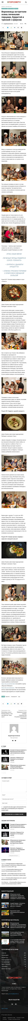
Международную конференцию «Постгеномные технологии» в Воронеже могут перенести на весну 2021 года (13, 865)
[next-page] (5, 773)
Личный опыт (9, 6)
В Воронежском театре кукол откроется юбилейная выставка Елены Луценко (17, 767)
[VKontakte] (12, 740)
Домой (3, 6)
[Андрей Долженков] (2, 23)
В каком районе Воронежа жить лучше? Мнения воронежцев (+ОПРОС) (17, 934)
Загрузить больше (13, 855)
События (16, 8)
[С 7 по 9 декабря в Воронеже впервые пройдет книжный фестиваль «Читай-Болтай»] (5, 941)
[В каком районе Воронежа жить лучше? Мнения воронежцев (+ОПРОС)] (5, 934)
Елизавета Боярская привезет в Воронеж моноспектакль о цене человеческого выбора (18, 751)
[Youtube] (15, 740)
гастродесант (14, 696)
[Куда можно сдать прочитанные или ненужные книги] (5, 912)
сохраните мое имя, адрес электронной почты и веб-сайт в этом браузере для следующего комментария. (13, 808)
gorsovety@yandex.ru (13, 993)
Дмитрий (3, 873)
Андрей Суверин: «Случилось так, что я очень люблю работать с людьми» (17, 905)
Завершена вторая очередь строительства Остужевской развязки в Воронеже (21, 715)
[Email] (18, 27)
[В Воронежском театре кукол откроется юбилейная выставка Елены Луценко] (5, 767)
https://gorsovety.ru (14, 737)
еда (19, 696)
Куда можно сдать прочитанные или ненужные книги (17, 912)
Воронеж (8, 696)
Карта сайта (4, 1008)
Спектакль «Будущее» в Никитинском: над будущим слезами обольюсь (17, 850)
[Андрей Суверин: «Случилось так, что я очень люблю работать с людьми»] (5, 905)
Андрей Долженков (8, 23)
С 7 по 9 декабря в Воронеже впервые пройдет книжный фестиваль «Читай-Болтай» (17, 941)
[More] (21, 27)
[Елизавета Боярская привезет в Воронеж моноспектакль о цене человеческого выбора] (5, 752)
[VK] (14, 27)
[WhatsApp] (11, 27)
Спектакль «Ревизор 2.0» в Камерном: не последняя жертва (17, 759)
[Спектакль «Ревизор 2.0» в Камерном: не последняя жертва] (5, 759)
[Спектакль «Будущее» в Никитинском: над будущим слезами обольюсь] (5, 850)
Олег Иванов (4, 882)
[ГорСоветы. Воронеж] (14, 2)
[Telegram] (7, 27)
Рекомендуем (11, 8)
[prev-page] (2, 773)
